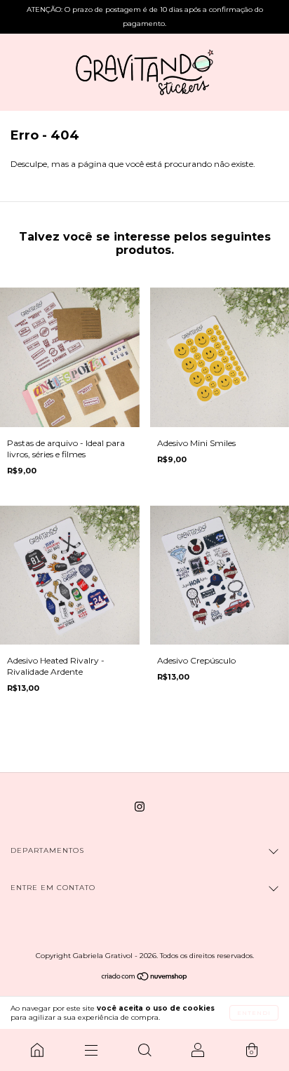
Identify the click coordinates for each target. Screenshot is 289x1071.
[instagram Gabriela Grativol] (139, 806)
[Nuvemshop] (145, 978)
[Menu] (90, 1049)
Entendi (254, 1012)
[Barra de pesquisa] (144, 1049)
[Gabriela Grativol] (37, 1049)
